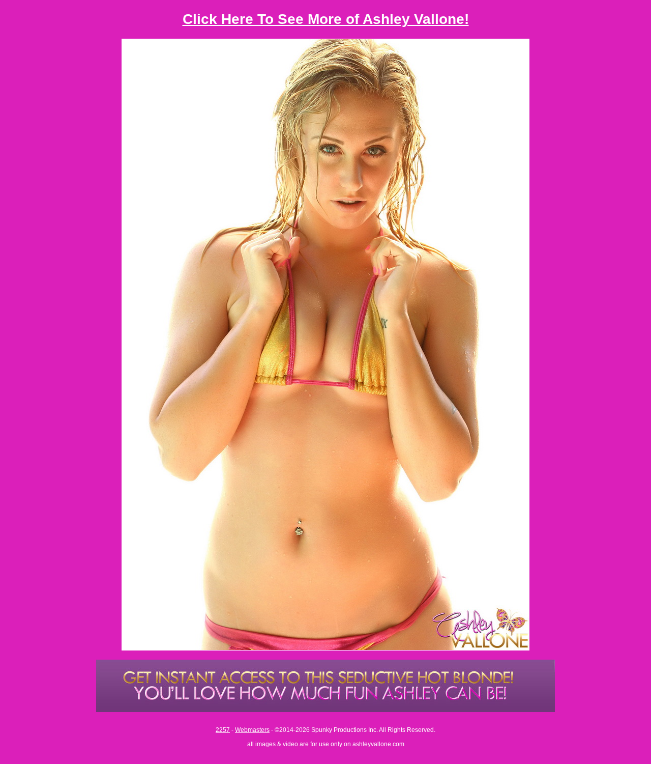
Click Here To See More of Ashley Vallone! (326, 19)
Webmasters (252, 729)
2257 (223, 729)
